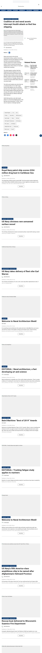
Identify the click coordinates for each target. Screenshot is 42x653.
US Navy (6, 115)
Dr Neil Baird (6, 374)
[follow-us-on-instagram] (13, 135)
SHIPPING (9, 10)
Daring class (16, 126)
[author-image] (4, 47)
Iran (13, 112)
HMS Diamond (18, 115)
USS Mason (13, 123)
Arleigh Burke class (8, 126)
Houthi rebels (7, 118)
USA (17, 112)
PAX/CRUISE (29, 10)
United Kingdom (7, 112)
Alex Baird (4, 323)
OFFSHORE (15, 10)
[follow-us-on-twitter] (16, 135)
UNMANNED (36, 10)
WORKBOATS (22, 10)
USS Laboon (7, 123)
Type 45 (12, 129)
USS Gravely (18, 120)
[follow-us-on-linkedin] (9, 52)
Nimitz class (7, 129)
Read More (21, 186)
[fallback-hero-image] (27, 66)
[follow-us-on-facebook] (8, 135)
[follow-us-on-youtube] (10, 135)
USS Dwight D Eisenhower (9, 120)
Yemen (12, 118)
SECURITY (3, 10)
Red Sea (17, 118)
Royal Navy (12, 115)
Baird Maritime (9, 47)
